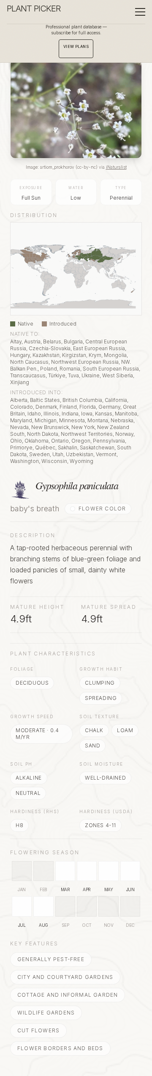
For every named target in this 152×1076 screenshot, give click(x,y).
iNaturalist (116, 167)
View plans (76, 46)
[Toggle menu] (140, 12)
